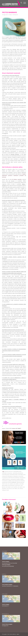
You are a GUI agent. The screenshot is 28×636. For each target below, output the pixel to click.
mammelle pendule (14, 474)
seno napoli (19, 487)
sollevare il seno (5, 490)
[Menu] (24, 3)
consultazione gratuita (15, 424)
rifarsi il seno (4, 483)
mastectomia (4, 476)
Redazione (16, 14)
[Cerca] (20, 3)
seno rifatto (14, 488)
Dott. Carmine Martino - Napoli (13, 634)
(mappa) (7, 561)
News (11, 14)
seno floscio (17, 485)
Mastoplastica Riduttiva (20, 480)
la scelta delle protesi (16, 471)
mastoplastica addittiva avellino (16, 479)
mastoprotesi (5, 482)
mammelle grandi (5, 474)
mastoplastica (5, 477)
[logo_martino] (11, 3)
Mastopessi (10, 476)
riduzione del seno (20, 482)
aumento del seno (8, 471)
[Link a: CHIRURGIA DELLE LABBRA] (8, 518)
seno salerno (20, 488)
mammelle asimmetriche (18, 473)
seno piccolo (9, 488)
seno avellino (16, 483)
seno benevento (11, 485)
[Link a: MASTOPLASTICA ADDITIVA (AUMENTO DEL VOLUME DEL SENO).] (20, 525)
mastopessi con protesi (18, 476)
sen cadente (10, 483)
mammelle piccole (21, 474)
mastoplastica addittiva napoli (8, 480)
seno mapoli (8, 487)
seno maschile (14, 487)
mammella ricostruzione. (7, 473)
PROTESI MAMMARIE (12, 482)
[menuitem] (20, 3)
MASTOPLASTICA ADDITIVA (13, 477)
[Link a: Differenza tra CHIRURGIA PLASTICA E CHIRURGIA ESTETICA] (8, 508)
